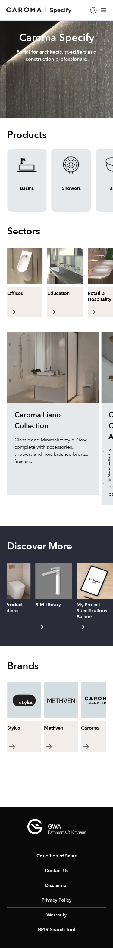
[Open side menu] (103, 10)
